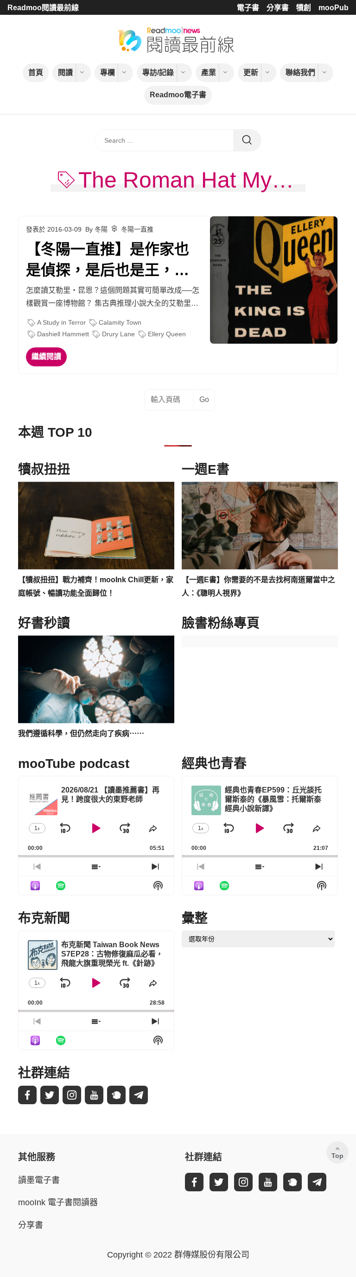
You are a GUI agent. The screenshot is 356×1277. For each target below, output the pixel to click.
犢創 (303, 8)
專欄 (107, 72)
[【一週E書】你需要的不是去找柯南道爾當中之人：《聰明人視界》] (260, 526)
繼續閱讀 (46, 356)
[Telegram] (138, 1095)
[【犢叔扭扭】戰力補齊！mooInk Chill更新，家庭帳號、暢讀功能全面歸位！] (96, 526)
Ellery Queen (167, 334)
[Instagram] (72, 1095)
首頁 (35, 72)
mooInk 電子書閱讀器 (58, 1202)
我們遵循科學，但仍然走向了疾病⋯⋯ (81, 733)
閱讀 (65, 72)
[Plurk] (116, 1095)
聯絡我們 (300, 72)
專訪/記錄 (158, 72)
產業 (208, 72)
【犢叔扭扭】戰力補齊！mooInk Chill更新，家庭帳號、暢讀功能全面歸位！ (95, 586)
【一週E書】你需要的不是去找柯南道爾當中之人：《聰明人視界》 (258, 586)
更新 (250, 72)
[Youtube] (94, 1095)
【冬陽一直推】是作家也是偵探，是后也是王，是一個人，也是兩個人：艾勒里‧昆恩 (107, 261)
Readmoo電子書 (178, 95)
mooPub (333, 8)
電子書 (248, 8)
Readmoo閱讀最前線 (43, 8)
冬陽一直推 (137, 229)
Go (204, 399)
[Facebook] (27, 1095)
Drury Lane (118, 334)
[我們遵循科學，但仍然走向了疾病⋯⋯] (96, 679)
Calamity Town (120, 322)
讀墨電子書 (39, 1180)
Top (337, 1155)
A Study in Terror (61, 322)
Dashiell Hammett (63, 334)
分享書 (278, 8)
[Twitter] (49, 1095)
